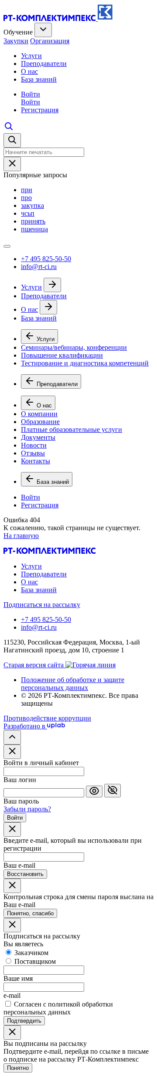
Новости (34, 445)
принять (33, 221)
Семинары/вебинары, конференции (74, 347)
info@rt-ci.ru (39, 266)
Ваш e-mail (19, 865)
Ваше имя (18, 978)
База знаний (39, 79)
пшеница (34, 229)
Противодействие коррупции (47, 718)
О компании (39, 413)
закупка (32, 205)
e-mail (11, 995)
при (26, 189)
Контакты (35, 461)
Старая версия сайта (34, 665)
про (26, 197)
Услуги (31, 55)
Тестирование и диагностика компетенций (85, 363)
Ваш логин (19, 779)
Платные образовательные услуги (71, 429)
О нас (29, 71)
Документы (38, 437)
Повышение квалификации (62, 355)
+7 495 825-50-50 (46, 258)
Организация (49, 41)
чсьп (27, 213)
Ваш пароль (21, 801)
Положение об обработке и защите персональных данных (72, 683)
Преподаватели (44, 63)
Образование (40, 421)
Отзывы (33, 453)
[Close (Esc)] (12, 752)
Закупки (15, 41)
